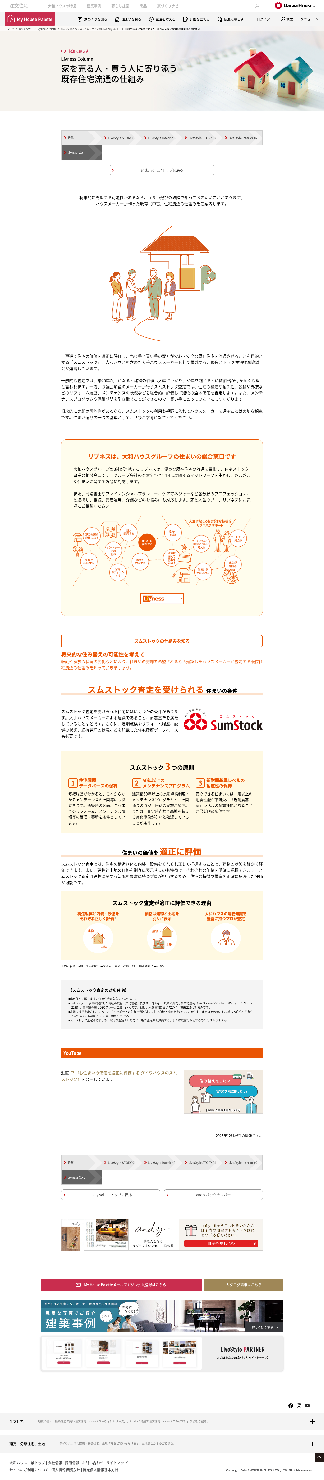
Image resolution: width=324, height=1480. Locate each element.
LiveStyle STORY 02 (202, 137)
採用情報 (72, 1462)
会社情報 (55, 1462)
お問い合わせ (92, 1462)
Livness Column (79, 152)
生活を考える (166, 19)
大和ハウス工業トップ (27, 1462)
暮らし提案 (120, 6)
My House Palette (46, 29)
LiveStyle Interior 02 (242, 137)
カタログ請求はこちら (244, 1284)
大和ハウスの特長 (62, 6)
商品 (143, 6)
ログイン (263, 19)
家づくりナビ (168, 6)
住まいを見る (131, 19)
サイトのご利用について (29, 1469)
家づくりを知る (95, 19)
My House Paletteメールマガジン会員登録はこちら (125, 1284)
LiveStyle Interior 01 (162, 137)
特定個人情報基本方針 (100, 1469)
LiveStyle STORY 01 (122, 137)
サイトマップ (117, 1462)
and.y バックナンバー (213, 1194)
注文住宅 (18, 5)
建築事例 (94, 6)
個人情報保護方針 (65, 1469)
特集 (71, 137)
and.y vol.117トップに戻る (162, 170)
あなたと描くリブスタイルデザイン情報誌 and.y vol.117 (90, 29)
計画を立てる (200, 19)
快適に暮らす (234, 19)
